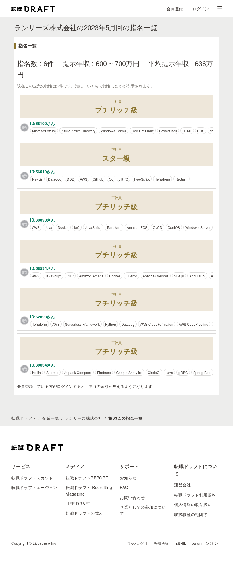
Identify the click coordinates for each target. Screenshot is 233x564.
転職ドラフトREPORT (87, 478)
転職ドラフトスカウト (32, 478)
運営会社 (182, 485)
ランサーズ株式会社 (83, 418)
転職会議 (161, 543)
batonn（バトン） (207, 543)
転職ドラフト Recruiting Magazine (89, 490)
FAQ (124, 487)
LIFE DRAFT (78, 503)
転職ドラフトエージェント (34, 490)
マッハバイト (138, 543)
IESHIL (180, 543)
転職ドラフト (23, 418)
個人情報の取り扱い (193, 504)
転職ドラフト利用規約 (195, 495)
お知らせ (128, 478)
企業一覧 (50, 418)
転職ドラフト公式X (84, 513)
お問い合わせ (132, 497)
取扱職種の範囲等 (191, 514)
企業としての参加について (143, 510)
